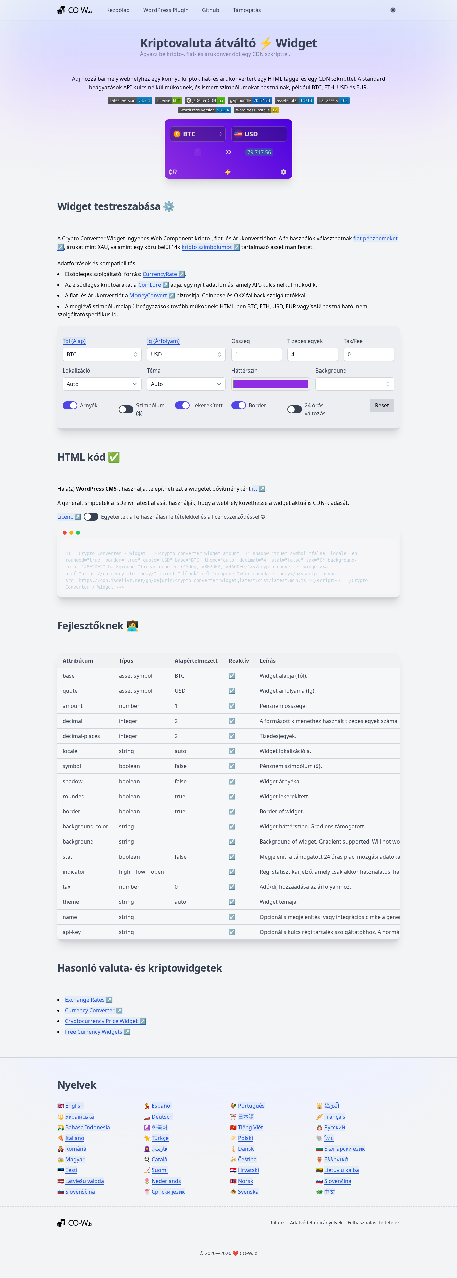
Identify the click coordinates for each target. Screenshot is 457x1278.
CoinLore (149, 284)
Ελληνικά (336, 1159)
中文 (329, 1191)
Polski (245, 1138)
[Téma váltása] (393, 10)
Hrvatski (248, 1170)
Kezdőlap (118, 10)
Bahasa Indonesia (87, 1127)
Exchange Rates (85, 999)
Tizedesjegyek (305, 341)
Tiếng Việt (250, 1127)
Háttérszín (244, 370)
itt (254, 488)
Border (257, 405)
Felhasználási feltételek (374, 1222)
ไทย (329, 1138)
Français (334, 1116)
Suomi (160, 1170)
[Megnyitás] (135, 354)
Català (159, 1159)
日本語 (246, 1116)
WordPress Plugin (166, 10)
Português (251, 1105)
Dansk (246, 1148)
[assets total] (294, 100)
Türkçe (160, 1138)
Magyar (75, 1159)
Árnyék (89, 405)
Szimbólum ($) (150, 409)
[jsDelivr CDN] (205, 100)
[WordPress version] (204, 110)
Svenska (248, 1191)
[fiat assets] (333, 100)
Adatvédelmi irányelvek (316, 1222)
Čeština (247, 1159)
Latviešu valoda (84, 1181)
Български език (344, 1148)
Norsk (245, 1181)
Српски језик (168, 1191)
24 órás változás (315, 409)
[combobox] (102, 354)
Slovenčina (337, 1181)
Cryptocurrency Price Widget (101, 1021)
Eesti (71, 1170)
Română (75, 1148)
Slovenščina (80, 1191)
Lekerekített (207, 405)
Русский (334, 1127)
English (74, 1105)
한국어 (160, 1127)
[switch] (70, 405)
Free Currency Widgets (93, 1031)
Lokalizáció (76, 370)
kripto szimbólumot (207, 247)
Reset (382, 405)
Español (162, 1105)
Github (210, 10)
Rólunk (277, 1222)
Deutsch (162, 1116)
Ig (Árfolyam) (163, 341)
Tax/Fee (353, 341)
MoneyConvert (148, 295)
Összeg (240, 341)
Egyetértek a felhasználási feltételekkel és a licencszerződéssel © (183, 516)
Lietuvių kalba (341, 1170)
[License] (168, 100)
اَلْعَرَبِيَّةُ (331, 1105)
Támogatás (247, 10)
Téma (154, 370)
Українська (79, 1116)
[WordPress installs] (256, 110)
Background (331, 370)
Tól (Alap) (74, 341)
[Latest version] (130, 100)
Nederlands (166, 1181)
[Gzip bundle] (250, 100)
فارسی (159, 1148)
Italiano (74, 1138)
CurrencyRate (160, 274)
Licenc (65, 516)
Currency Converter (90, 1010)
